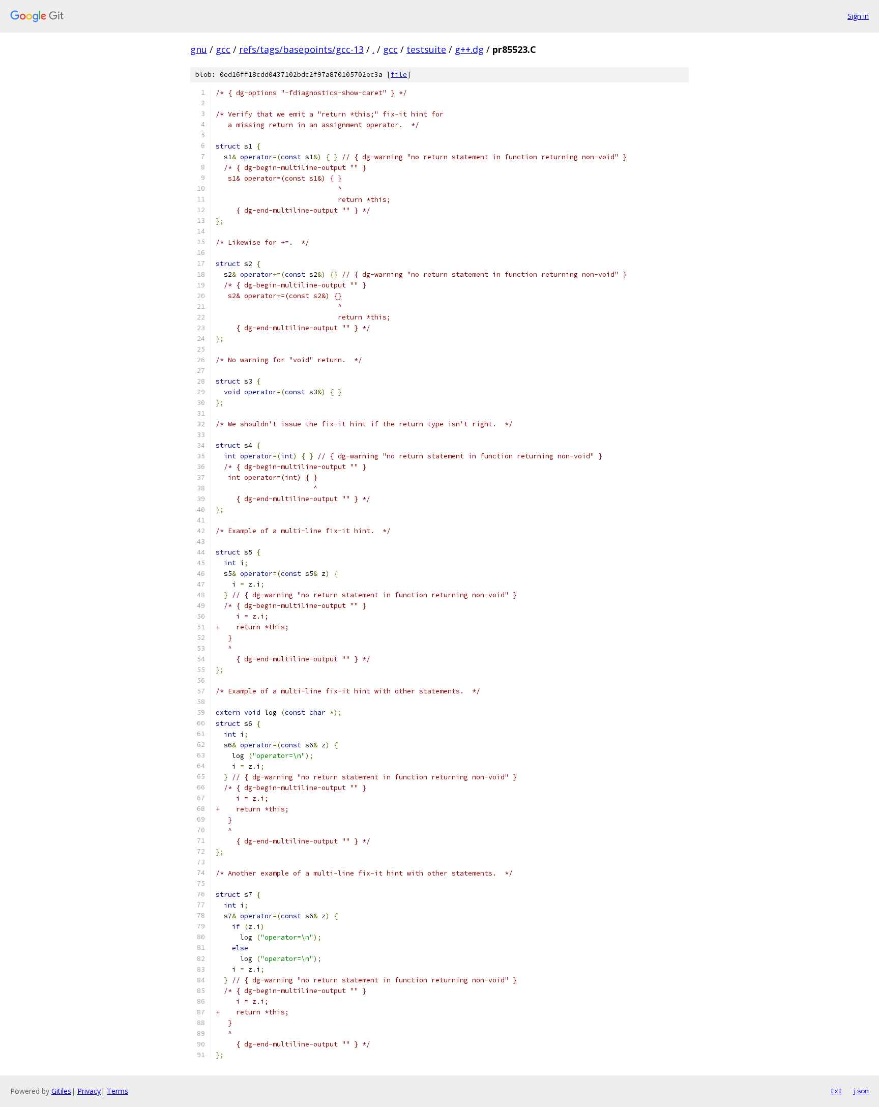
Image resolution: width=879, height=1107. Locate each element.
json (861, 1090)
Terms (117, 1091)
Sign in (858, 16)
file (399, 74)
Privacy (89, 1091)
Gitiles (61, 1091)
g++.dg (469, 49)
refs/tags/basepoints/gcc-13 (301, 49)
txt (836, 1090)
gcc (223, 49)
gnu (198, 49)
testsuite (426, 49)
